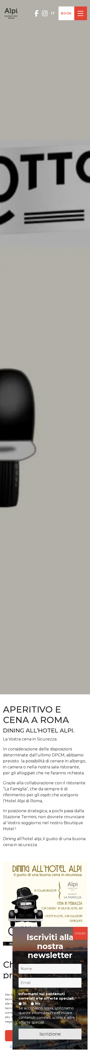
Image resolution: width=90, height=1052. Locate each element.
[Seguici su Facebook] (36, 13)
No (37, 1003)
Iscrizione (50, 1034)
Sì (24, 1003)
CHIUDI (80, 933)
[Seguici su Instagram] (45, 13)
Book (66, 13)
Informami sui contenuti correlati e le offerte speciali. (46, 996)
